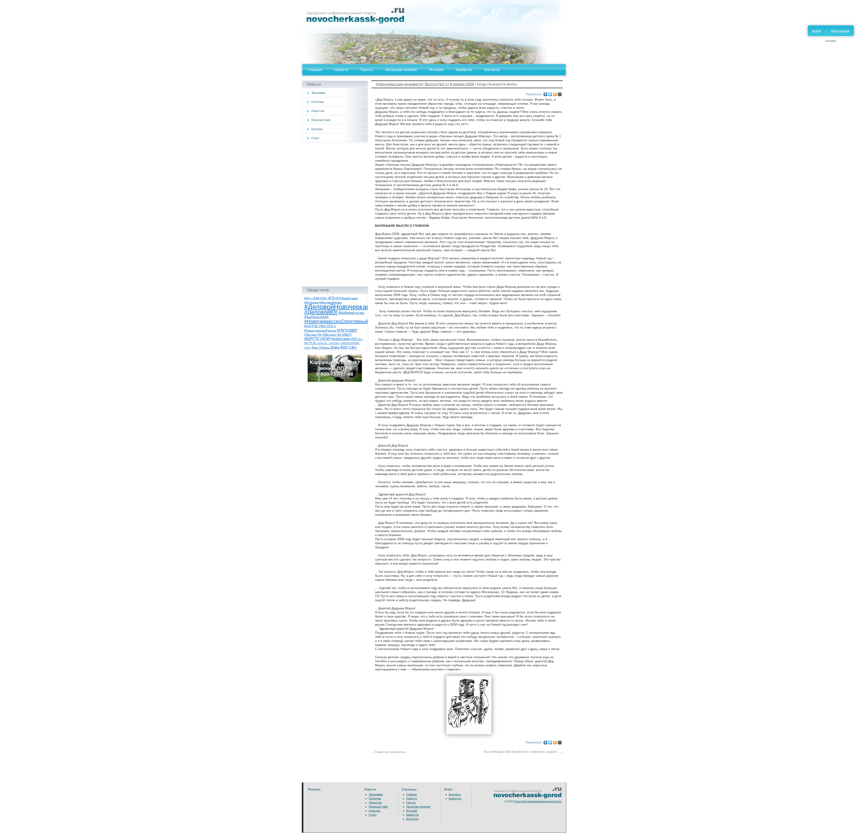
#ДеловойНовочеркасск (340, 306)
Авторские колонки (401, 70)
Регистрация (840, 31)
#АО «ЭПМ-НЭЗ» (316, 298)
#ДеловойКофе (330, 302)
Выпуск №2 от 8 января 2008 (449, 84)
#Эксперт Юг (313, 334)
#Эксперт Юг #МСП (337, 334)
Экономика (318, 93)
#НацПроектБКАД (316, 317)
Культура (317, 129)
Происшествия (320, 120)
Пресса (367, 70)
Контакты (492, 70)
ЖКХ (344, 347)
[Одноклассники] (555, 93)
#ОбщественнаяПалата (320, 330)
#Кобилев (346, 313)
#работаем (340, 339)
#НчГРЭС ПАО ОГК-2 (320, 326)
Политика (317, 102)
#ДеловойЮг (321, 312)
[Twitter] (550, 93)
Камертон (464, 70)
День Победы (320, 347)
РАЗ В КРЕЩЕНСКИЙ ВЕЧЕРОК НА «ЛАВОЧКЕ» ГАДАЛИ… (523, 752)
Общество (317, 111)
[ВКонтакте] (545, 93)
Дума (334, 347)
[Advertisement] (335, 214)
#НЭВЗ (359, 313)
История (436, 70)
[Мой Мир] (559, 93)
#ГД (331, 298)
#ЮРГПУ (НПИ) (317, 339)
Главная (315, 70)
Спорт (315, 138)
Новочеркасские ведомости (399, 84)
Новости (341, 70)
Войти (816, 31)
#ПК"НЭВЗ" (347, 330)
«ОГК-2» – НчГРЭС (328, 343)
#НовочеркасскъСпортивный (336, 321)
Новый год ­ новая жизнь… (389, 752)
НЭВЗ (352, 347)
